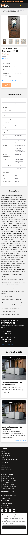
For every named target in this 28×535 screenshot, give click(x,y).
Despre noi (4, 457)
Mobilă (3, 465)
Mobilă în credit (5, 455)
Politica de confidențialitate (9, 459)
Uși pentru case (20, 10)
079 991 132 (6, 334)
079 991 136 (6, 342)
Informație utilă (5, 453)
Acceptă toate (14, 527)
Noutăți (3, 451)
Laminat (3, 471)
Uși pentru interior (6, 469)
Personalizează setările (14, 531)
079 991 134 (6, 339)
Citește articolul (19, 396)
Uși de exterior (11, 10)
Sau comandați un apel (7, 344)
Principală (4, 10)
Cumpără (7, 85)
